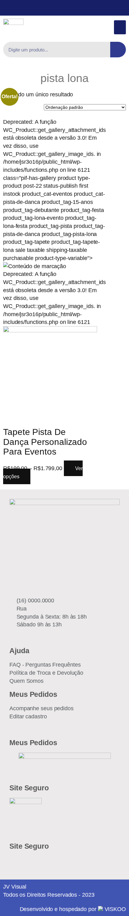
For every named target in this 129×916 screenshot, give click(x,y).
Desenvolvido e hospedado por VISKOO (73, 909)
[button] (120, 27)
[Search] (118, 49)
